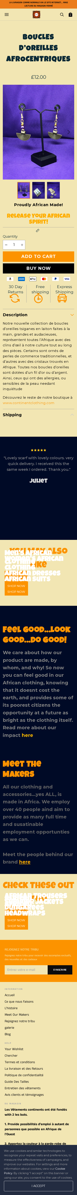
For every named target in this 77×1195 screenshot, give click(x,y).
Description (15, 314)
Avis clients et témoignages (24, 1094)
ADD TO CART (38, 256)
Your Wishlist (14, 1049)
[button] (68, 132)
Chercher (11, 1055)
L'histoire (11, 1008)
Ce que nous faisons (19, 1001)
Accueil (10, 995)
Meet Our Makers (17, 1014)
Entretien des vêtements (23, 1088)
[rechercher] (62, 14)
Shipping (12, 414)
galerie (9, 1027)
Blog (8, 1034)
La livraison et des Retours (24, 1068)
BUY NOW (38, 268)
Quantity (10, 236)
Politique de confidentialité (24, 1075)
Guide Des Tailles (17, 1081)
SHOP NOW (16, 591)
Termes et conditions (20, 1062)
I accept (38, 1186)
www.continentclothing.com (28, 403)
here (27, 735)
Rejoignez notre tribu (20, 1021)
